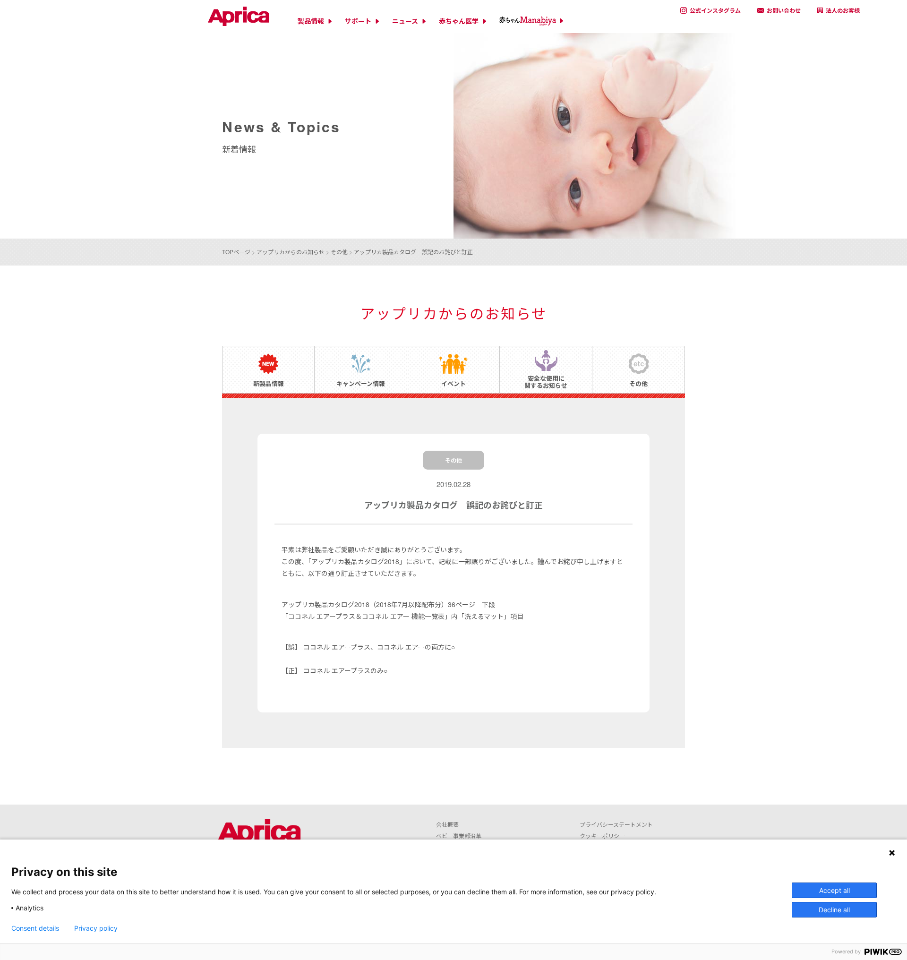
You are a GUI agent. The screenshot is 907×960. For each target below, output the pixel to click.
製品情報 (311, 21)
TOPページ (236, 252)
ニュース (405, 21)
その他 (339, 252)
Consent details (35, 928)
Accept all (834, 890)
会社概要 (447, 824)
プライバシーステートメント (616, 824)
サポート (358, 21)
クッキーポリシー (602, 835)
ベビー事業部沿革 (458, 835)
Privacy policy (96, 928)
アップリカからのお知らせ (291, 252)
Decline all (834, 910)
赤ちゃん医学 (459, 21)
